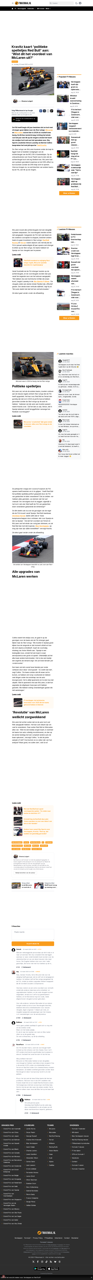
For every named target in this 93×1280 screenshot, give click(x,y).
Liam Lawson (16, 849)
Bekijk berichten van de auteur (25, 873)
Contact (67, 1238)
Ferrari (23, 243)
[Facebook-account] (38, 1262)
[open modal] (80, 3)
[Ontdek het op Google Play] (40, 1269)
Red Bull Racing (35, 842)
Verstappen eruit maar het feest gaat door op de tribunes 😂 (69, 366)
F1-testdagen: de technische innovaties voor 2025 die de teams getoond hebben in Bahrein (36, 702)
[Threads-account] (59, 1262)
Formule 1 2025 (36, 849)
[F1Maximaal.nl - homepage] (23, 3)
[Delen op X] (44, 110)
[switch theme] (76, 3)
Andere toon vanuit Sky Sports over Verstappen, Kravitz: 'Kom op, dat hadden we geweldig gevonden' (37, 831)
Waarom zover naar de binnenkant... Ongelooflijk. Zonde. (69, 396)
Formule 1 (14, 61)
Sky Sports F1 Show (41, 281)
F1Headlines (49, 1238)
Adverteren (58, 1238)
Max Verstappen (42, 526)
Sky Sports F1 (26, 849)
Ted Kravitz (41, 145)
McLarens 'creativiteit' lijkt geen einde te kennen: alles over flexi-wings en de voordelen (38, 424)
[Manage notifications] (3, 1276)
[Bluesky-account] (55, 1262)
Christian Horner (19, 516)
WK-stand (40, 8)
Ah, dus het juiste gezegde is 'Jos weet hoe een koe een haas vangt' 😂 (69, 435)
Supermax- (66, 400)
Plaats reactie (33, 944)
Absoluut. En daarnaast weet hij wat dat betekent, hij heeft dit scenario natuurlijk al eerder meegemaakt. (69, 445)
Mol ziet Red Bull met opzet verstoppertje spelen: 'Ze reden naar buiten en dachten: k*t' (37, 811)
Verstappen (22, 8)
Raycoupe (65, 420)
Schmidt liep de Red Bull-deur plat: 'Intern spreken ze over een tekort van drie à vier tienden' (38, 821)
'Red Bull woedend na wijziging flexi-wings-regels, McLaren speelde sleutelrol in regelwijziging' (37, 263)
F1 (15, 8)
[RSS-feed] (51, 1262)
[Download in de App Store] (53, 1269)
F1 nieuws (49, 842)
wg (63, 439)
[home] (12, 8)
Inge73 (64, 380)
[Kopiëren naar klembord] (51, 110)
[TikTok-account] (46, 1262)
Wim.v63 (65, 449)
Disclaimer (74, 1238)
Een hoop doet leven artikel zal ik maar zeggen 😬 (69, 455)
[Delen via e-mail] (48, 110)
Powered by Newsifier (46, 1273)
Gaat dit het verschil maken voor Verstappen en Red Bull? (21, 1277)
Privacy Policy (38, 1238)
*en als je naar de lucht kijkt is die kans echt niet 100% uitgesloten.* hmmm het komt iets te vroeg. (69, 415)
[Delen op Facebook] (40, 110)
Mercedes (19, 132)
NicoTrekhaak (67, 370)
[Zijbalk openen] (13, 3)
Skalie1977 (66, 360)
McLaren (49, 130)
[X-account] (33, 1262)
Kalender (31, 8)
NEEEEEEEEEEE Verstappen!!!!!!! (67, 405)
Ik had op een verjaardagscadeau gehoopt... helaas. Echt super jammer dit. (69, 386)
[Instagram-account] (42, 1262)
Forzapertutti (66, 390)
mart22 (64, 410)
